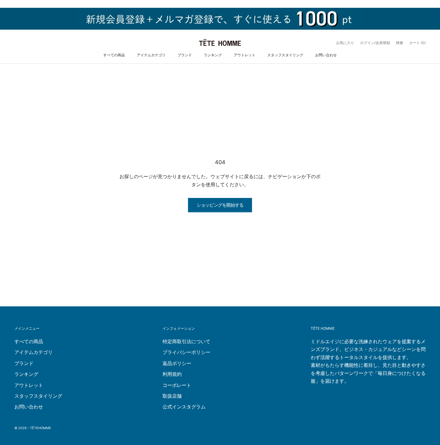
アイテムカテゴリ (151, 55)
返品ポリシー (177, 363)
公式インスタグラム (184, 407)
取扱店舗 (172, 396)
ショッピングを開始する (220, 205)
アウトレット (244, 55)
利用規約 (172, 374)
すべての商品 (114, 55)
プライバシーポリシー (186, 352)
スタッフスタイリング (285, 55)
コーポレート (177, 385)
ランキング (213, 55)
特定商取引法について (186, 341)
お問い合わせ (326, 55)
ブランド (184, 55)
